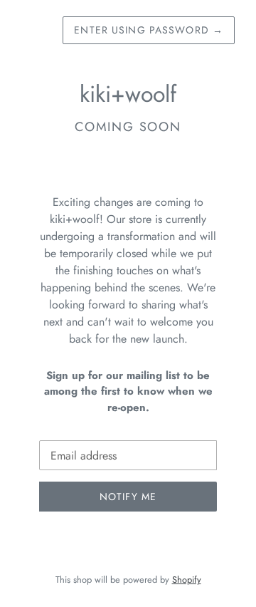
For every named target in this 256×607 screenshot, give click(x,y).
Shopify (186, 579)
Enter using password (148, 30)
